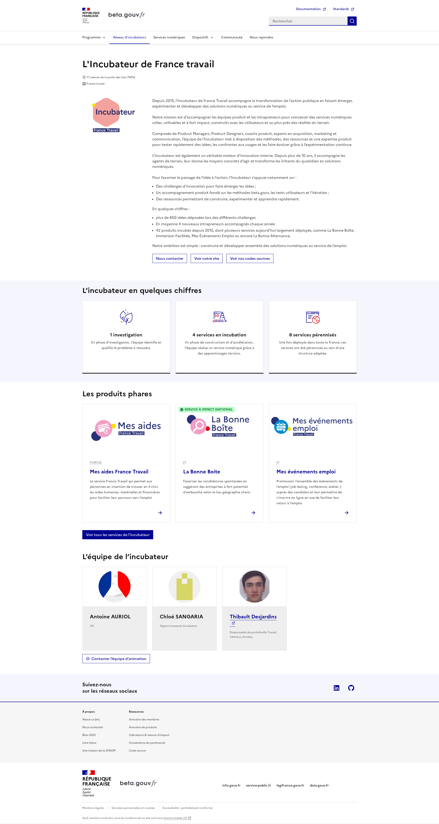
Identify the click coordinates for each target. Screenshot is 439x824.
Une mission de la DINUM (99, 751)
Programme (91, 37)
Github (351, 687)
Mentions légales (93, 808)
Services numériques (169, 37)
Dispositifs (200, 37)
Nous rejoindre (261, 37)
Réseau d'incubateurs (129, 37)
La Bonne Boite (201, 471)
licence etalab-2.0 (175, 818)
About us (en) (91, 719)
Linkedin (336, 687)
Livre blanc (89, 743)
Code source (137, 751)
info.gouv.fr (231, 785)
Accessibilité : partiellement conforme (187, 808)
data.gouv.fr (319, 785)
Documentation (308, 9)
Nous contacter (169, 258)
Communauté (231, 37)
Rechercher (352, 21)
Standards (341, 9)
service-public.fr (258, 785)
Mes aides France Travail (119, 471)
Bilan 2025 (89, 735)
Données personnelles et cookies (133, 808)
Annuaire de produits (143, 727)
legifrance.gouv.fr (290, 785)
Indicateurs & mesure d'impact (149, 735)
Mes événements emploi (306, 471)
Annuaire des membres (144, 719)
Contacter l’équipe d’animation (118, 658)
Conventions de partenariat (147, 743)
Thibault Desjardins (253, 616)
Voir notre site (206, 258)
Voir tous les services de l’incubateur (118, 534)
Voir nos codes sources (250, 258)
